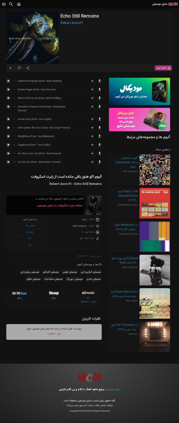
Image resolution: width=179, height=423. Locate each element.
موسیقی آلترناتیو (51, 272)
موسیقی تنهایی (70, 272)
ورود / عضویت (54, 334)
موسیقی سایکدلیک (53, 279)
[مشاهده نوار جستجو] (11, 6)
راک (29, 238)
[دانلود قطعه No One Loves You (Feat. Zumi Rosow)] (100, 155)
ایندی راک (29, 226)
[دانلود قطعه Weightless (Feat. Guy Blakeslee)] (100, 138)
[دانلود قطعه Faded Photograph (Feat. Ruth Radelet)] (100, 82)
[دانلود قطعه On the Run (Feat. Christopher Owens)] (100, 163)
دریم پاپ (30, 232)
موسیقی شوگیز (33, 279)
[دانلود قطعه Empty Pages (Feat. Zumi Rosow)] (100, 91)
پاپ (29, 245)
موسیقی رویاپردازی (29, 272)
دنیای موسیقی (112, 389)
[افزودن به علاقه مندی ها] (19, 69)
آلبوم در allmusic (88, 301)
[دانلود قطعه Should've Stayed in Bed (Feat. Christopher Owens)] (100, 108)
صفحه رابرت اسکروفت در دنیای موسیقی (59, 205)
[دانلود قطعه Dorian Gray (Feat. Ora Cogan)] (100, 120)
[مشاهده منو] (3, 6)
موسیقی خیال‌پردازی (91, 272)
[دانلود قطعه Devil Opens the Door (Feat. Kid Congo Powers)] (100, 129)
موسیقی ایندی (94, 279)
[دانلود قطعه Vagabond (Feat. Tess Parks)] (100, 146)
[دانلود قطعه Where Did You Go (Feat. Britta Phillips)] (100, 99)
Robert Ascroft (71, 23)
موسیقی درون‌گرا (74, 279)
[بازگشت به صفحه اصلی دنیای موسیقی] (18, 6)
